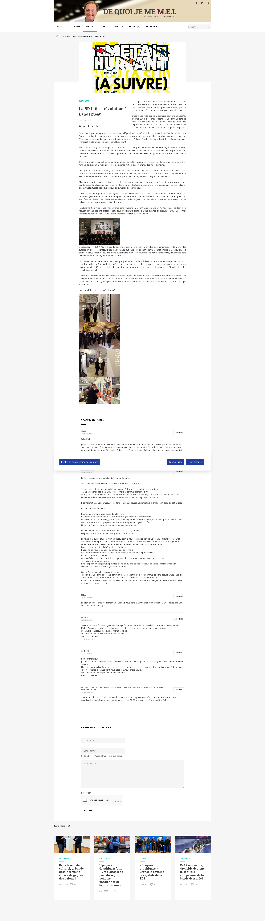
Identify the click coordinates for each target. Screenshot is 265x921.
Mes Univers (152, 26)
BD (69, 36)
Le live (132, 26)
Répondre (179, 433)
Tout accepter (195, 461)
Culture (90, 26)
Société (104, 26)
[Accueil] (132, 11)
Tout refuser (175, 461)
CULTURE (63, 36)
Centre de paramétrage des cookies (79, 461)
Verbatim (118, 26)
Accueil (60, 26)
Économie (75, 26)
